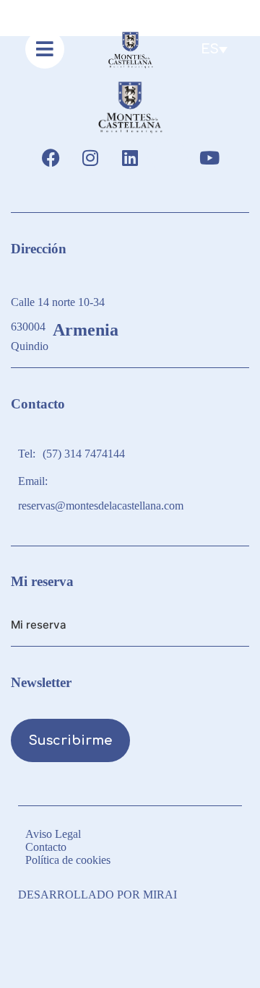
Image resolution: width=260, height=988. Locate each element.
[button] (214, 48)
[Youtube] (209, 158)
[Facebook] (50, 158)
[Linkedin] (130, 158)
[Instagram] (90, 158)
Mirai (160, 894)
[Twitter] (170, 158)
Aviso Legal (53, 834)
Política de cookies (67, 860)
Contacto (45, 847)
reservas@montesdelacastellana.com (100, 505)
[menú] (44, 49)
